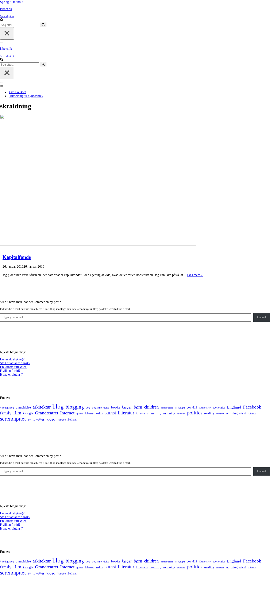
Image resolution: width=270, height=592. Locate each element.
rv (227, 413)
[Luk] (7, 33)
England (234, 407)
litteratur (126, 412)
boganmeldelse (100, 407)
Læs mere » (195, 275)
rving (234, 413)
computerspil (167, 408)
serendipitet (13, 419)
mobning (169, 413)
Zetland (72, 419)
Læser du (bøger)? (12, 359)
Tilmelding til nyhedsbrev (26, 96)
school (242, 413)
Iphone (79, 414)
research (220, 413)
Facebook (252, 407)
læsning (155, 413)
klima (89, 413)
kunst (110, 412)
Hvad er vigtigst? (11, 374)
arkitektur (42, 407)
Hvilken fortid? (10, 370)
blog (58, 406)
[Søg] (1, 20)
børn (138, 407)
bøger (127, 407)
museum (181, 413)
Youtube (61, 419)
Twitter (38, 419)
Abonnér (262, 317)
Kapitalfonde (17, 257)
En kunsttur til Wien (13, 367)
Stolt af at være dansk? (15, 363)
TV (29, 419)
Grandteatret (46, 412)
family (5, 413)
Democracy (205, 407)
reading (209, 413)
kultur (99, 413)
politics (194, 412)
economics (219, 407)
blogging (75, 407)
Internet (67, 412)
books (115, 407)
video (50, 419)
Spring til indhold (11, 2)
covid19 (192, 407)
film (17, 412)
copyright (180, 408)
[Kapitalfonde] (98, 244)
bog (88, 407)
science (252, 413)
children (151, 407)
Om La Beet (17, 92)
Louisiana (142, 413)
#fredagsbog (7, 407)
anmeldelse (23, 407)
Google (28, 413)
